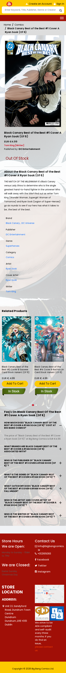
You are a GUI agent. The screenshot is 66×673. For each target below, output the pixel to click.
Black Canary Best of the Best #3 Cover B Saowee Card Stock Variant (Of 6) (15, 369)
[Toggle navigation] (62, 18)
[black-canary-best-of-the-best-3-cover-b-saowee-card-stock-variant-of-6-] (16, 339)
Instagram (44, 571)
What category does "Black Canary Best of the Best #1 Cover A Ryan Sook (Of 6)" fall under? (29, 488)
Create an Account (40, 4)
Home (7, 24)
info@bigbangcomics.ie (51, 548)
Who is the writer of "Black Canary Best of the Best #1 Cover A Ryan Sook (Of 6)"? (29, 515)
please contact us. (44, 648)
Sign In (60, 4)
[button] (30, 405)
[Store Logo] (9, 4)
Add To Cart (15, 383)
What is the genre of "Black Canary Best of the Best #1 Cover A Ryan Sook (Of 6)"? (29, 476)
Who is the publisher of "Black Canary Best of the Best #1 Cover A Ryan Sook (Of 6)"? (30, 463)
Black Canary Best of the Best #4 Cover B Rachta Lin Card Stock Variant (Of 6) (49, 369)
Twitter (42, 565)
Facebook (43, 559)
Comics (19, 24)
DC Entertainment (15, 234)
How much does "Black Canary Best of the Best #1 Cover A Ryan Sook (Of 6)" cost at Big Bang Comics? (30, 425)
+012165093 (44, 553)
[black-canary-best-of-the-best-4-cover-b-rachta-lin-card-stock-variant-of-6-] (49, 339)
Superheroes (12, 245)
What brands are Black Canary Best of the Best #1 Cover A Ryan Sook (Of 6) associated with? (30, 449)
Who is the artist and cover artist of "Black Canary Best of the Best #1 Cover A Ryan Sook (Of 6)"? (30, 503)
